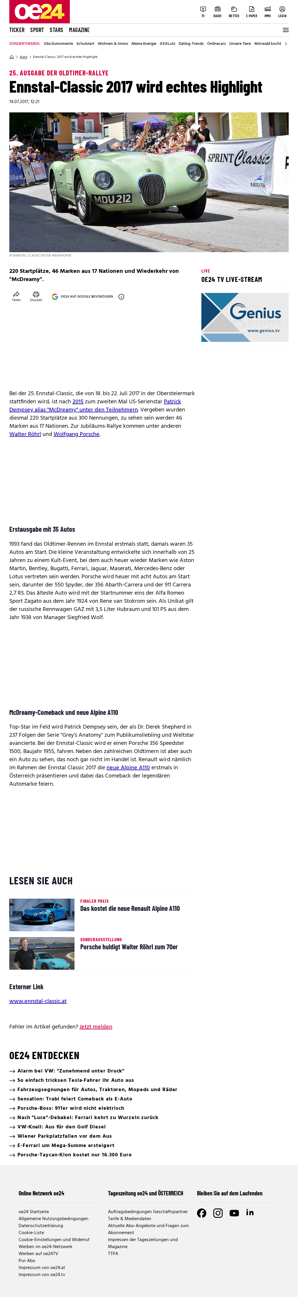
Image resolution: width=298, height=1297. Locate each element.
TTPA (113, 1254)
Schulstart (85, 44)
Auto (23, 57)
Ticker (16, 29)
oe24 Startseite (34, 1212)
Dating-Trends (191, 44)
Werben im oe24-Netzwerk (45, 1247)
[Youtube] (234, 1213)
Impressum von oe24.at (42, 1268)
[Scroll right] (286, 44)
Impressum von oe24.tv (42, 1275)
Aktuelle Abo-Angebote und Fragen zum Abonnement (148, 1229)
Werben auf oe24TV (38, 1254)
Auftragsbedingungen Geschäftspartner (148, 1212)
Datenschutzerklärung (41, 1226)
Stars (56, 29)
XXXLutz (167, 44)
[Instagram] (218, 1213)
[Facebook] (201, 1213)
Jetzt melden (95, 1027)
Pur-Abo (27, 1261)
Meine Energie (144, 44)
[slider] (230, 332)
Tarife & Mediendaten (129, 1219)
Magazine (79, 29)
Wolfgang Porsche (77, 434)
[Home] (11, 57)
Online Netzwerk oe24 (41, 1193)
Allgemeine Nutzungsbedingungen (53, 1219)
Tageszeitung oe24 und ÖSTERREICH (145, 1193)
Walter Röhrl (25, 434)
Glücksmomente (58, 44)
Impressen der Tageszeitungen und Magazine (143, 1243)
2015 (78, 402)
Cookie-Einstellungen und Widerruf (54, 1240)
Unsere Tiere (240, 44)
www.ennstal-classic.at (38, 1001)
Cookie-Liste (31, 1233)
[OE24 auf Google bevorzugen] (121, 296)
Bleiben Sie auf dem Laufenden (229, 1193)
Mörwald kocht (267, 44)
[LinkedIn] (250, 1213)
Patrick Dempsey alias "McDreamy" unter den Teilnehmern (95, 406)
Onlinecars (216, 44)
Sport (37, 29)
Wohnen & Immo (113, 44)
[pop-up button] (270, 332)
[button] (210, 332)
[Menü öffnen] (285, 30)
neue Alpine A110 (128, 768)
